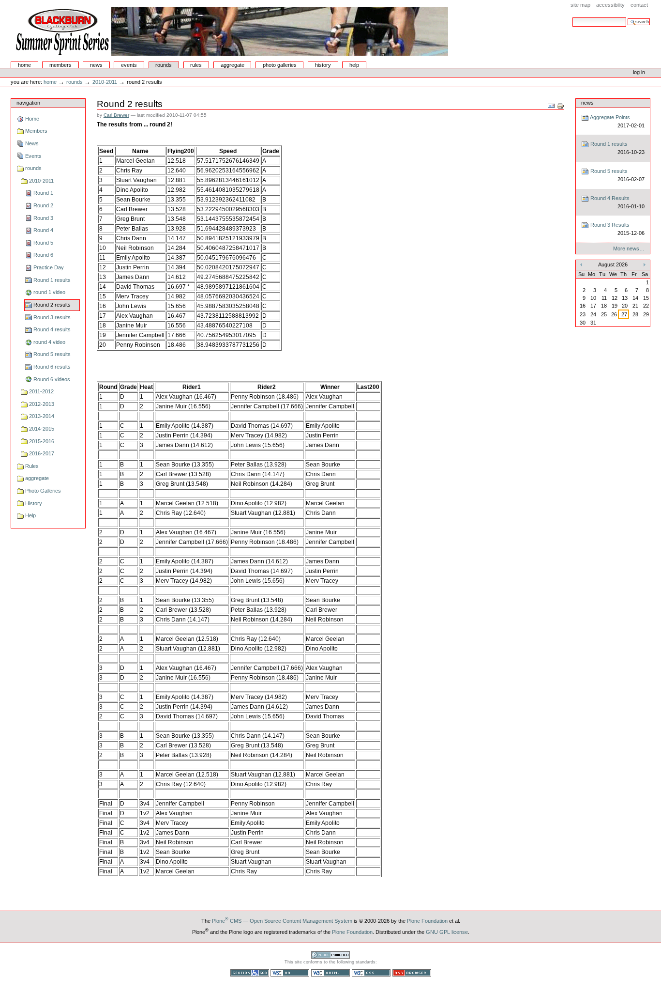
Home (24, 65)
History (323, 65)
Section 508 (249, 973)
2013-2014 (41, 416)
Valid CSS (371, 973)
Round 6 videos (51, 379)
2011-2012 (41, 391)
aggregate (232, 65)
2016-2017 (41, 453)
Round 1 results (52, 280)
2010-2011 (104, 82)
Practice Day (48, 267)
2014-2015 (41, 429)
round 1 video (49, 292)
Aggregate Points (616, 121)
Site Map (580, 5)
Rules (196, 65)
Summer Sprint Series (230, 31)
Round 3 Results (616, 229)
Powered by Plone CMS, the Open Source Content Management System (330, 955)
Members (60, 65)
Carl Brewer (116, 115)
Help (354, 65)
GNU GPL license (447, 932)
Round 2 (43, 205)
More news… (629, 248)
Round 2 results (52, 305)
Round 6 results (52, 367)
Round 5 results (52, 354)
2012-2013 (41, 404)
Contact (639, 5)
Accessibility (610, 5)
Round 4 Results (616, 202)
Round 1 (43, 193)
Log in (639, 72)
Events (129, 65)
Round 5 (43, 243)
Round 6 (43, 255)
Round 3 (43, 218)
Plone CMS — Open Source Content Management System (282, 921)
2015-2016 (41, 441)
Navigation (28, 103)
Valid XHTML (330, 973)
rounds (163, 65)
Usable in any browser (411, 973)
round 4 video (49, 342)
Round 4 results (52, 329)
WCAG (289, 973)
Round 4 (43, 230)
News (96, 65)
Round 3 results (52, 317)
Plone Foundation (427, 921)
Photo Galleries (280, 65)
